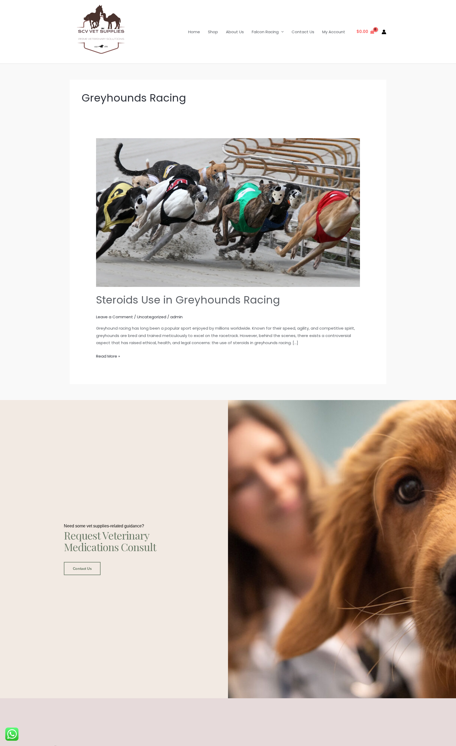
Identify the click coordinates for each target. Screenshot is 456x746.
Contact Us (303, 32)
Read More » (108, 356)
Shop (213, 32)
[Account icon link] (384, 32)
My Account (333, 32)
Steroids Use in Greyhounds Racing (188, 299)
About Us (235, 32)
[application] (281, 32)
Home (194, 32)
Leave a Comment (114, 317)
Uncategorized (151, 317)
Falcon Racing (265, 32)
